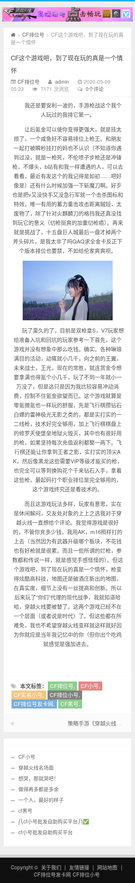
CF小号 (26, 756)
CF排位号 (33, 34)
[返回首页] (13, 34)
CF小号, (90, 685)
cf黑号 (25, 810)
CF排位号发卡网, (34, 703)
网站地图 (107, 867)
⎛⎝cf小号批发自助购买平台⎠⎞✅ (53, 821)
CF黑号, (70, 703)
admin (62, 81)
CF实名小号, (29, 694)
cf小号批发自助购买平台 (45, 832)
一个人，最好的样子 (41, 799)
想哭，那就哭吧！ (38, 778)
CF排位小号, (65, 694)
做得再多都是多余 (38, 789)
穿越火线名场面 (36, 767)
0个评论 (95, 88)
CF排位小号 (86, 874)
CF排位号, (62, 685)
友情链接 (79, 867)
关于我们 (51, 867)
